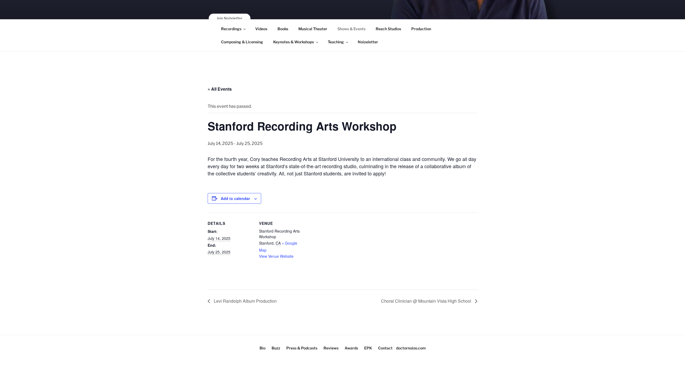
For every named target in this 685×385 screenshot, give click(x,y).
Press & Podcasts (301, 348)
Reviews (331, 348)
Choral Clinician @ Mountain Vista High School (426, 301)
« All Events (220, 89)
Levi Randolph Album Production (245, 301)
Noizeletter (368, 42)
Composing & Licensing (242, 42)
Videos (261, 28)
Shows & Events (351, 28)
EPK (368, 348)
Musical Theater (312, 28)
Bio (262, 348)
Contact (385, 348)
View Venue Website (276, 256)
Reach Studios (388, 28)
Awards (351, 348)
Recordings (231, 28)
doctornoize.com (411, 348)
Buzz (276, 348)
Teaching (336, 42)
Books (282, 28)
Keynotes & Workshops (293, 42)
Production (421, 28)
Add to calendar (235, 198)
